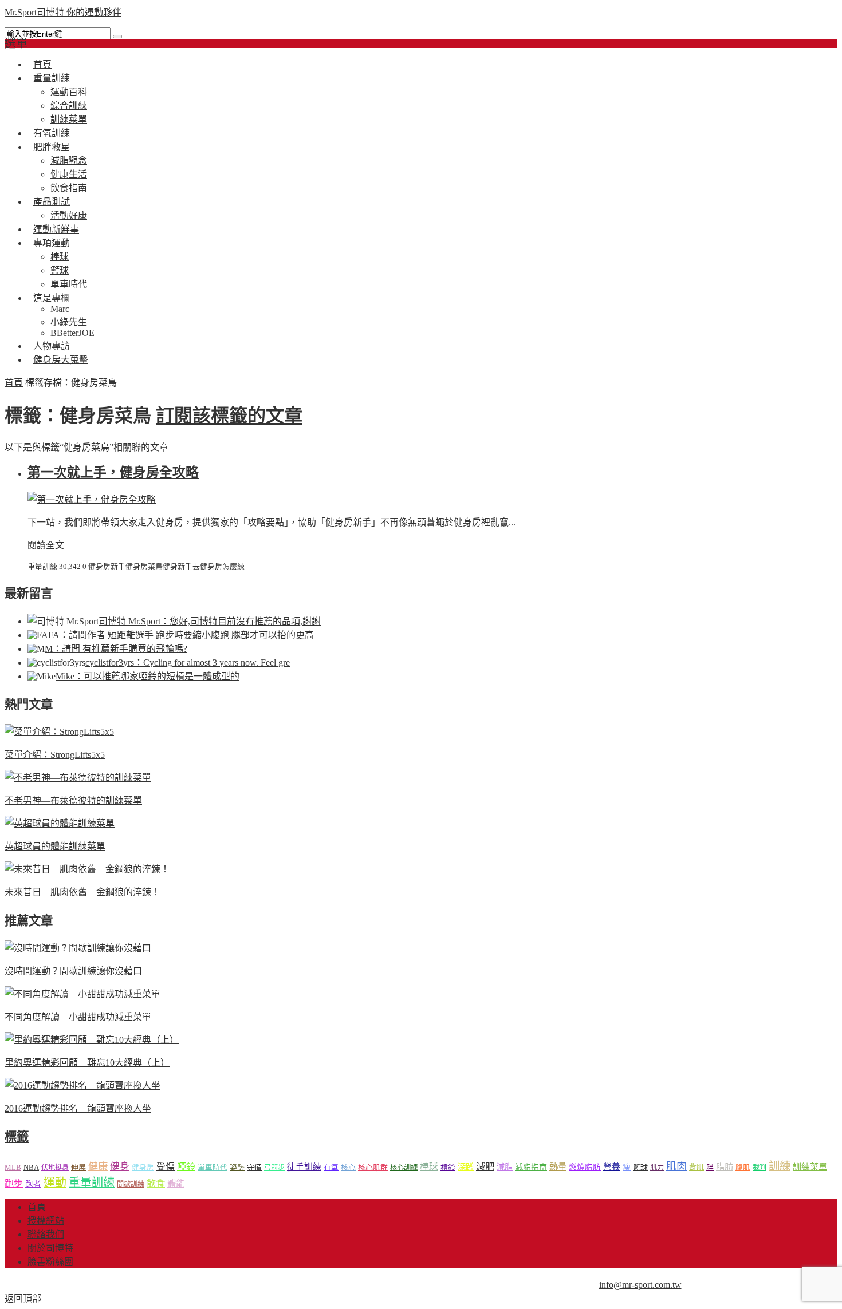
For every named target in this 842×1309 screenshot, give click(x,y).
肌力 (657, 1168)
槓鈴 (447, 1167)
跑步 (14, 1183)
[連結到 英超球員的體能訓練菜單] (60, 823)
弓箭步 (274, 1168)
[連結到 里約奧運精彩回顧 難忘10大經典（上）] (92, 1040)
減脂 (505, 1167)
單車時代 (212, 1168)
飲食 (156, 1183)
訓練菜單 (810, 1167)
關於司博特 (50, 1248)
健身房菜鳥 (144, 566)
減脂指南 (531, 1167)
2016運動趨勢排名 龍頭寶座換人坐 (78, 1108)
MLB (13, 1167)
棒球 (59, 257)
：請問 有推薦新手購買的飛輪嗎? (116, 649)
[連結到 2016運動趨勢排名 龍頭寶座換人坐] (82, 1085)
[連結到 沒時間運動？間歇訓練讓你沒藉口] (78, 948)
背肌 (696, 1167)
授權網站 (45, 1220)
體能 (175, 1183)
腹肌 (742, 1168)
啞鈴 (186, 1167)
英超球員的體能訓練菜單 (55, 846)
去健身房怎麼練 (218, 566)
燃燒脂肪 (585, 1167)
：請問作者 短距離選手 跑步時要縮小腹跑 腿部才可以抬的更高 (181, 635)
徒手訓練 (304, 1167)
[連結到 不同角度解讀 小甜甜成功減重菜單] (82, 994)
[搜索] (117, 36)
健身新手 (177, 566)
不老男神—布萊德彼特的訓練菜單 (73, 800)
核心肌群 (373, 1167)
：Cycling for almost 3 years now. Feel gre (187, 662)
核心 (348, 1167)
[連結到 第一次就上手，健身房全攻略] (91, 499)
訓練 (779, 1166)
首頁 (14, 382)
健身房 (143, 1168)
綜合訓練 (68, 105)
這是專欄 (51, 298)
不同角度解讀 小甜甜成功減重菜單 (78, 1017)
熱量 (557, 1167)
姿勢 (237, 1168)
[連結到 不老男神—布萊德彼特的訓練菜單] (78, 777)
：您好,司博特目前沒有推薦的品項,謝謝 (210, 621)
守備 (254, 1168)
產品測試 (51, 202)
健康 (98, 1166)
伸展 (78, 1167)
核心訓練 (404, 1168)
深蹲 (466, 1167)
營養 (611, 1167)
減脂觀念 (68, 160)
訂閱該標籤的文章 (229, 415)
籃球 (59, 270)
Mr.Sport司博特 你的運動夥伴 (63, 12)
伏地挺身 (55, 1168)
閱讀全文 (45, 545)
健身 (119, 1166)
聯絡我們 (45, 1234)
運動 (55, 1182)
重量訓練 (51, 78)
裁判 (759, 1168)
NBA (31, 1167)
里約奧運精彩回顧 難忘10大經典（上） (87, 1062)
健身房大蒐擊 (60, 360)
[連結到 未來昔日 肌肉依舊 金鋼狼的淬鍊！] (87, 869)
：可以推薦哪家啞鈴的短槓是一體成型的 (147, 676)
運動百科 (68, 92)
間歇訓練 (130, 1184)
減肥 (485, 1166)
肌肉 (676, 1166)
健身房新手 (106, 566)
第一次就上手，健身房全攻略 (113, 472)
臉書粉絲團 (50, 1262)
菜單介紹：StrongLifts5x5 (55, 755)
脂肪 (724, 1167)
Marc (59, 309)
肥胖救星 (51, 147)
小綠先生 (68, 322)
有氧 (331, 1168)
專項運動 (51, 243)
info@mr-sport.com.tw (640, 1285)
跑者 (33, 1184)
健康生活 (68, 174)
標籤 (17, 1137)
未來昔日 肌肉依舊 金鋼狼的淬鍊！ (82, 892)
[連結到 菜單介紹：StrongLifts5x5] (59, 732)
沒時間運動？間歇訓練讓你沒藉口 (73, 971)
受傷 (165, 1167)
